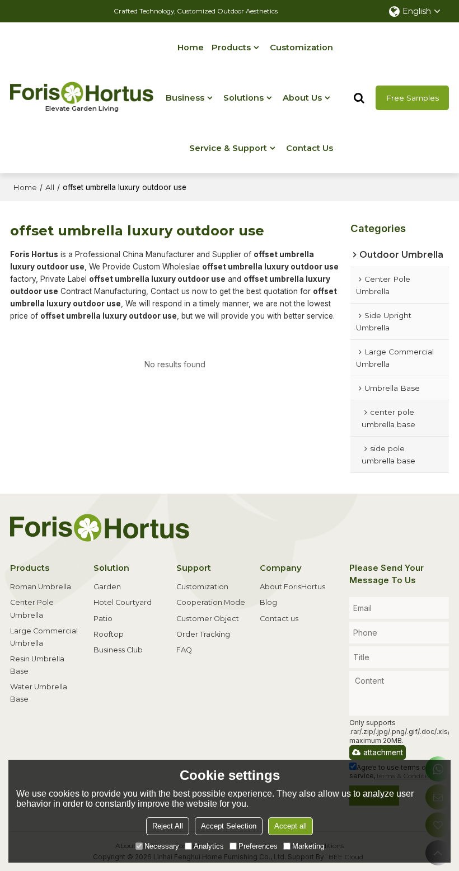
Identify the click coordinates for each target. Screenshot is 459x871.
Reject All (167, 826)
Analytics (209, 846)
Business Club (118, 650)
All (49, 187)
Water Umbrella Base (38, 693)
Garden (107, 587)
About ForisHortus (292, 587)
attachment (383, 752)
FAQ (184, 650)
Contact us (279, 618)
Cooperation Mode (210, 602)
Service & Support (228, 148)
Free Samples (412, 97)
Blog (268, 602)
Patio (103, 618)
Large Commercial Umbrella (44, 637)
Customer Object (207, 618)
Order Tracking (203, 634)
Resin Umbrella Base (37, 665)
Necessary (161, 846)
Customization (301, 47)
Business (185, 98)
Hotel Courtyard (122, 602)
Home (190, 47)
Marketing (308, 846)
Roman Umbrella (40, 587)
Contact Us (309, 148)
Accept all (290, 826)
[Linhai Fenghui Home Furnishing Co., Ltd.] (81, 93)
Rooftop (108, 634)
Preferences (258, 846)
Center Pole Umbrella (32, 608)
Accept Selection (228, 826)
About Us (302, 98)
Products (231, 47)
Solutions (243, 98)
